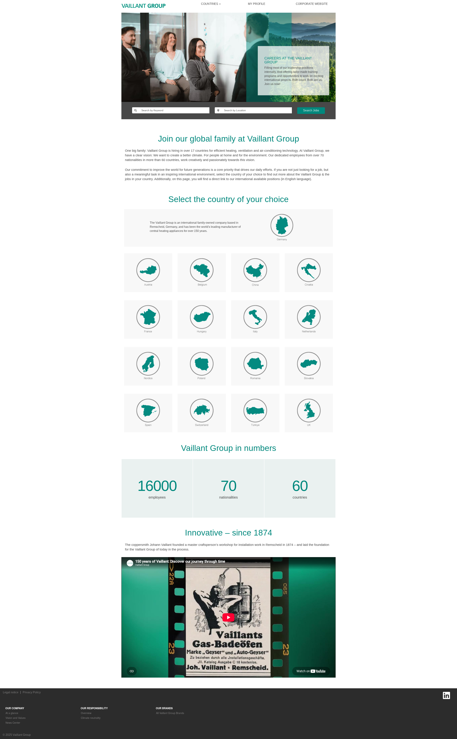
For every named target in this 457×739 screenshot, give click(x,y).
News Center (13, 722)
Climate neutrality (91, 717)
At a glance (12, 713)
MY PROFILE (256, 3)
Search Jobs (311, 110)
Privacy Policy (32, 692)
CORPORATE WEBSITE (312, 3)
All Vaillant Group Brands (170, 713)
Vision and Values (16, 717)
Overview (86, 713)
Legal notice (10, 692)
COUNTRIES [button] (210, 3)
